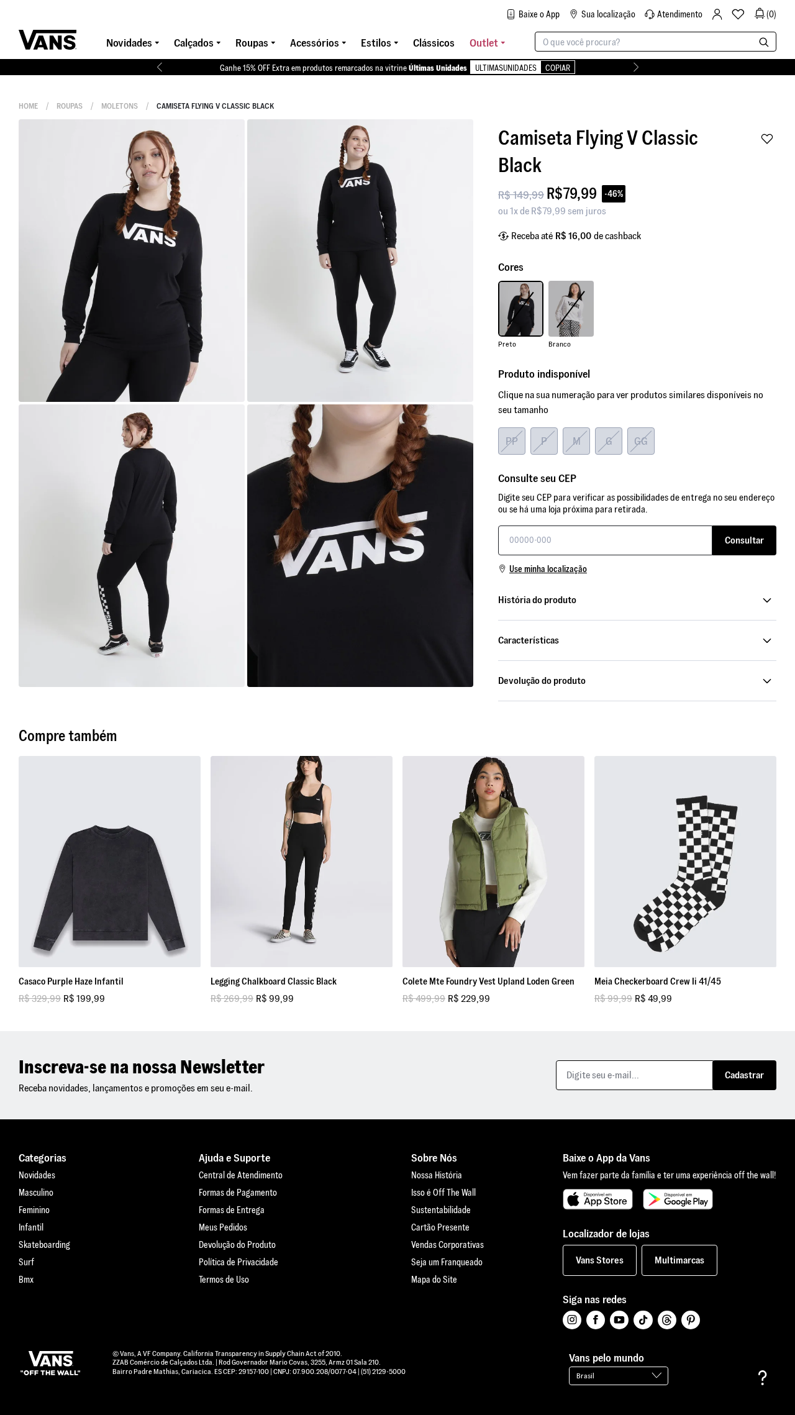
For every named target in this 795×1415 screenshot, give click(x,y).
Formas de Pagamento (238, 1192)
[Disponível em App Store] (598, 1199)
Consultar (744, 540)
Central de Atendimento (241, 1175)
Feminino (34, 1210)
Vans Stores (600, 1260)
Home (28, 106)
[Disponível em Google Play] (678, 1199)
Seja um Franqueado (447, 1262)
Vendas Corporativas (447, 1244)
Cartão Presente (440, 1227)
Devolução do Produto (237, 1244)
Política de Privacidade (238, 1262)
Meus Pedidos (223, 1227)
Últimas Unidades (438, 68)
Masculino (36, 1192)
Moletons (119, 106)
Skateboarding (44, 1244)
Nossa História (436, 1175)
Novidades (37, 1175)
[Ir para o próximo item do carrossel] (635, 67)
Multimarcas (679, 1260)
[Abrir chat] (762, 1377)
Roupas (70, 106)
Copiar (557, 68)
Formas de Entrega (232, 1210)
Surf (26, 1262)
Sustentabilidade (441, 1210)
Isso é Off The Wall (443, 1192)
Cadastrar (744, 1074)
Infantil (31, 1227)
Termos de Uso (224, 1279)
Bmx (26, 1279)
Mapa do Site (434, 1279)
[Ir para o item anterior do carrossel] (159, 67)
